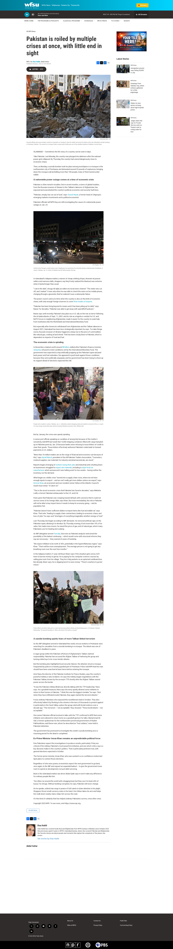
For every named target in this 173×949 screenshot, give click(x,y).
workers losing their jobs (65, 465)
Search (127, 21)
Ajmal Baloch (47, 457)
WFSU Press (102, 21)
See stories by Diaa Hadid (48, 838)
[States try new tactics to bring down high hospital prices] (123, 104)
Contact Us (97, 921)
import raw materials (64, 467)
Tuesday (57, 534)
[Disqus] (86, 886)
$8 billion (65, 347)
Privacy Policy (98, 925)
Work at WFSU (71, 925)
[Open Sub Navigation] (35, 21)
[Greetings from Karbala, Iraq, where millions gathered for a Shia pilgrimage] (123, 84)
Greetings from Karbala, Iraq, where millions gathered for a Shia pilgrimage (137, 88)
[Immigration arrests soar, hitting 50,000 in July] (123, 69)
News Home (29, 21)
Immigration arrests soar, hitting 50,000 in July (137, 70)
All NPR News (31, 31)
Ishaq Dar (37, 350)
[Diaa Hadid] (30, 830)
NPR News (133, 65)
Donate (143, 5)
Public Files (123, 921)
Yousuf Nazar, (73, 195)
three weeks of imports (82, 301)
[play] (27, 14)
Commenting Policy (126, 925)
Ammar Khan (38, 483)
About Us (70, 921)
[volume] (33, 14)
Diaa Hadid (36, 62)
